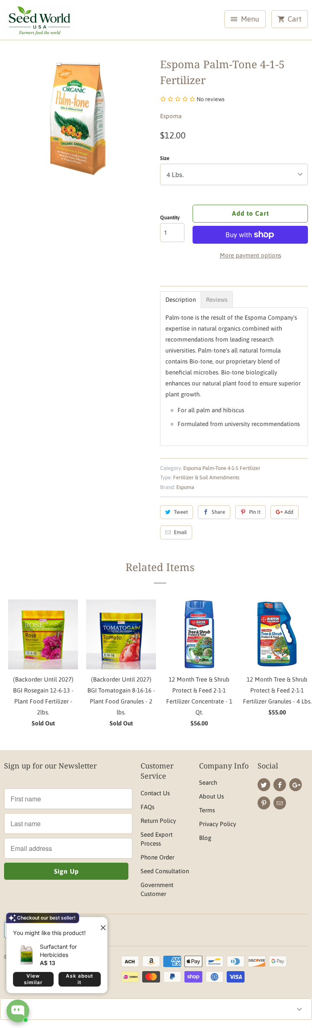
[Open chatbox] (17, 1011)
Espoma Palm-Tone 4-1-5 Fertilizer (221, 468)
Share (218, 512)
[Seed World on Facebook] (279, 784)
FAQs (147, 806)
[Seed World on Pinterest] (264, 802)
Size (164, 158)
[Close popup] (100, 924)
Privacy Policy (217, 823)
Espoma (171, 116)
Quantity (170, 217)
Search (208, 782)
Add (288, 512)
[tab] (180, 299)
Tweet (181, 512)
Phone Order (157, 857)
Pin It (254, 512)
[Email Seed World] (279, 802)
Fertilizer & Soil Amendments (206, 477)
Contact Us (155, 793)
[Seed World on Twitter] (264, 784)
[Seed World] (39, 23)
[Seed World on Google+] (295, 784)
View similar (33, 979)
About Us (211, 796)
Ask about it (79, 979)
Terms (207, 810)
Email (180, 532)
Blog (205, 837)
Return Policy (158, 820)
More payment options (250, 255)
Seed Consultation (165, 871)
